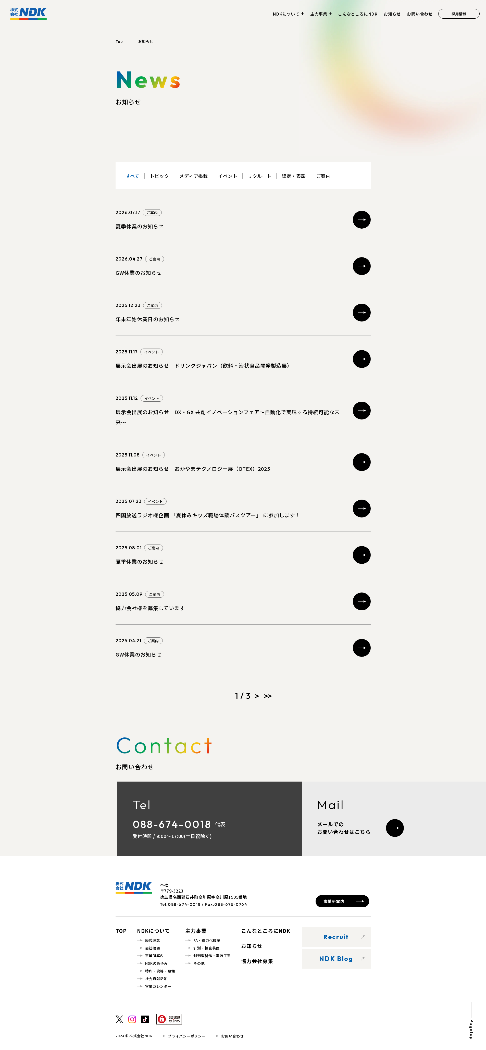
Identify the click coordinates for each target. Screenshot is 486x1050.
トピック (159, 175)
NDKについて (286, 14)
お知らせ (392, 14)
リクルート (260, 175)
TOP (121, 930)
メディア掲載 (193, 175)
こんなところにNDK (358, 14)
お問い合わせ (420, 14)
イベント (228, 175)
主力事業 (318, 14)
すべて (133, 175)
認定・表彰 (294, 175)
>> (267, 696)
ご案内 (323, 175)
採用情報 (459, 13)
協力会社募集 (257, 961)
